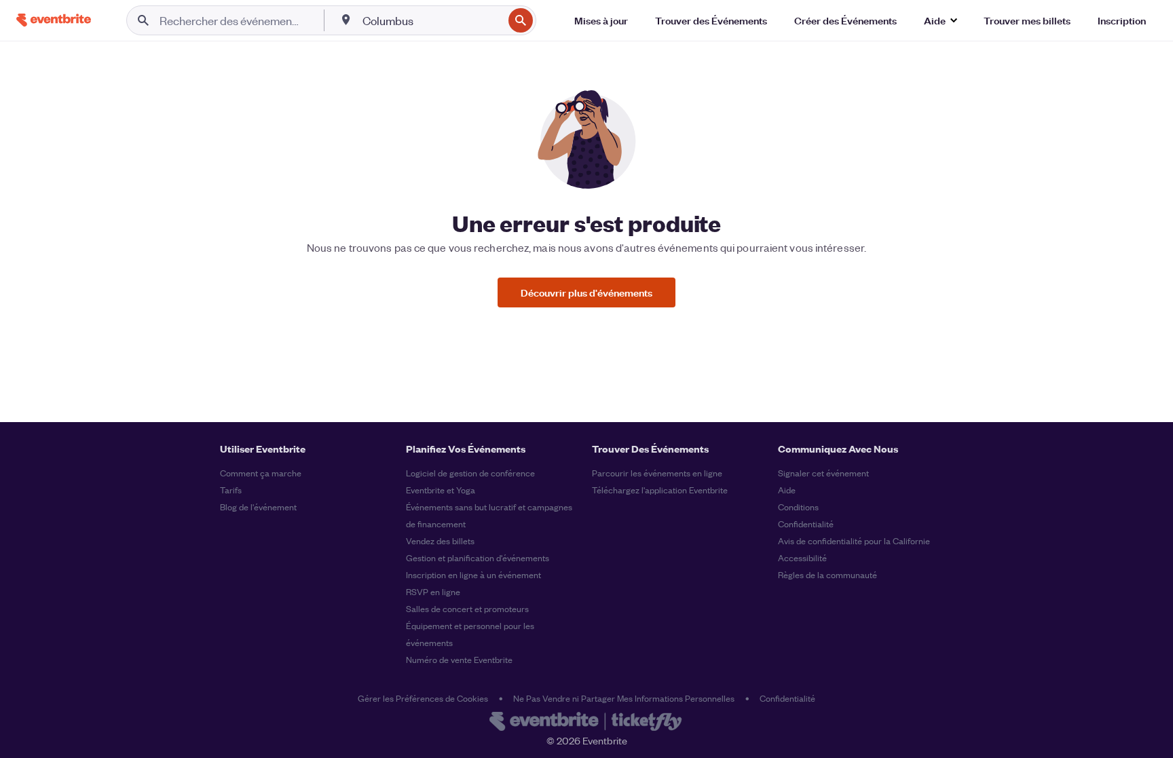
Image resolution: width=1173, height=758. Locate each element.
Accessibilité (802, 557)
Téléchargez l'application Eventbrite (660, 489)
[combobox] (431, 20)
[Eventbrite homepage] (586, 723)
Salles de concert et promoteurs (467, 608)
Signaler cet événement (823, 472)
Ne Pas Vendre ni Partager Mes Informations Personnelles (623, 697)
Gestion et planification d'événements (477, 557)
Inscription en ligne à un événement (473, 574)
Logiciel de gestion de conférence (470, 472)
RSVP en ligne (433, 591)
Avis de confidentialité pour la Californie (854, 540)
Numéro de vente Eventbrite (459, 659)
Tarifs (231, 489)
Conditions (798, 506)
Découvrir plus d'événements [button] (586, 292)
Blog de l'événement (258, 506)
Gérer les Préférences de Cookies (423, 697)
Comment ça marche (260, 472)
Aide (787, 489)
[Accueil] (53, 20)
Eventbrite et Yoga (440, 489)
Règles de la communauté (827, 574)
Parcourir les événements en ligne (657, 472)
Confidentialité (806, 523)
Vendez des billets (440, 540)
